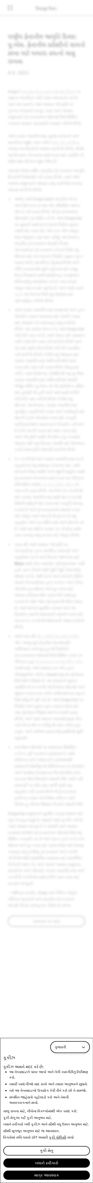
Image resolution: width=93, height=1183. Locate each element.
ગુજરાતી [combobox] (60, 1047)
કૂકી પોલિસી (57, 1137)
